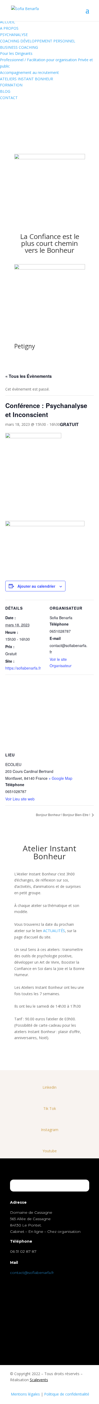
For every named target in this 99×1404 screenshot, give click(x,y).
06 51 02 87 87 (23, 1251)
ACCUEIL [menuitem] (7, 21)
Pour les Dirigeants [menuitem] (16, 53)
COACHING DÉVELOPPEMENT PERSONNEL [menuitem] (37, 40)
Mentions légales (25, 1394)
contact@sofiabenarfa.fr (32, 1272)
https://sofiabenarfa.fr (23, 668)
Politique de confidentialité (66, 1394)
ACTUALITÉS (54, 930)
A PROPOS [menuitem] (9, 28)
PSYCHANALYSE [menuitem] (14, 34)
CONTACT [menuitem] (9, 97)
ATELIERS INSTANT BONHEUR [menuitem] (26, 78)
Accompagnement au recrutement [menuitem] (29, 72)
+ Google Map (60, 778)
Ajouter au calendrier (36, 586)
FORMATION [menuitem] (11, 84)
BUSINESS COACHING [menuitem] (19, 47)
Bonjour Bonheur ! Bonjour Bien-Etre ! (63, 814)
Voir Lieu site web (20, 798)
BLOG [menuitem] (5, 91)
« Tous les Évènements (28, 376)
